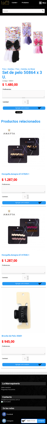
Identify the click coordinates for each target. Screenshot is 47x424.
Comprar (41, 421)
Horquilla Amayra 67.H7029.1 (15, 174)
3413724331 (7, 402)
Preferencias (7, 89)
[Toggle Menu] (40, 2)
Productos (25, 2)
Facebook (10, 414)
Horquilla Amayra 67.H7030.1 (15, 255)
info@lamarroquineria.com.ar (10, 400)
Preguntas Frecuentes (8, 389)
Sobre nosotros (6, 387)
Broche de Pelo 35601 (12, 336)
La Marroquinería (11, 383)
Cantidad (6, 102)
